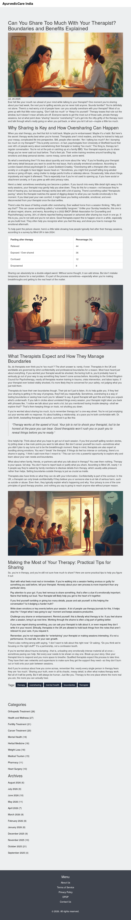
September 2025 (18, 852)
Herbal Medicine (18, 743)
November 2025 (18, 840)
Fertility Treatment (19, 724)
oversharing (35, 684)
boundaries (69, 684)
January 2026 (16, 827)
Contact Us (65, 901)
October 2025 (17, 846)
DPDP (65, 896)
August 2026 (16, 782)
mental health (52, 684)
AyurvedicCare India (17, 3)
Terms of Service (65, 887)
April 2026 (15, 808)
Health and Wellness (21, 717)
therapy (21, 684)
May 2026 (15, 801)
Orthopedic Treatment (21, 711)
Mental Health (17, 736)
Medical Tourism (18, 756)
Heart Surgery (17, 768)
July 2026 (14, 788)
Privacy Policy (66, 892)
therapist (83, 684)
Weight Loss (16, 749)
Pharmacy (15, 762)
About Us (65, 882)
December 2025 (18, 833)
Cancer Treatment (19, 730)
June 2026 (15, 795)
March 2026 (16, 814)
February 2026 (17, 820)
